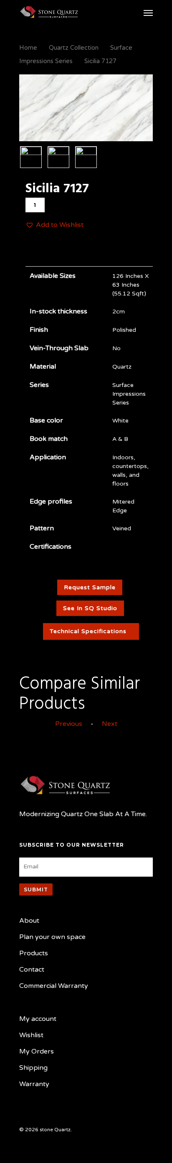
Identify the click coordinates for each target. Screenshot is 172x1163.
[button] (54, 225)
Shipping (33, 1068)
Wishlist (31, 1035)
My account (37, 1019)
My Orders (36, 1051)
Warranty (34, 1084)
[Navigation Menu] (148, 12)
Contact (31, 969)
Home (28, 47)
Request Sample (90, 587)
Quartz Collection (74, 47)
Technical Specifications (88, 631)
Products (33, 953)
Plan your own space (52, 937)
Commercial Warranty (53, 986)
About (29, 920)
